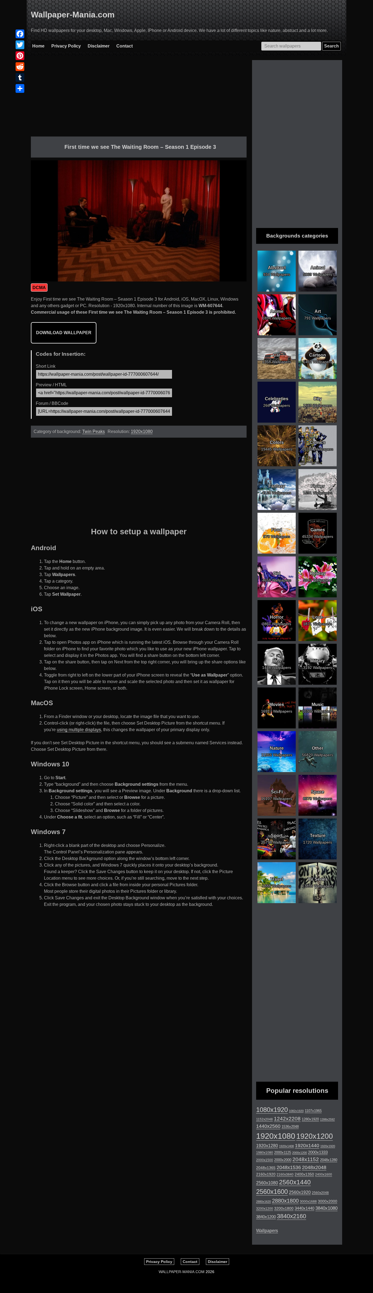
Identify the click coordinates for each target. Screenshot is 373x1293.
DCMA (39, 287)
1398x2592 (327, 1119)
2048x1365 (266, 1168)
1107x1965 (313, 1111)
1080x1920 (272, 1109)
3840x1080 (326, 1208)
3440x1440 (304, 1208)
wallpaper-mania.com (182, 1272)
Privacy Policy (66, 46)
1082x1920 (296, 1111)
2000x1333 (318, 1152)
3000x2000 (327, 1201)
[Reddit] (19, 66)
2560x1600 (272, 1191)
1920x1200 (314, 1136)
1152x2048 (264, 1119)
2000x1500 (264, 1160)
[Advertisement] (139, 98)
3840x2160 (291, 1216)
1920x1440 (307, 1145)
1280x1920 (310, 1119)
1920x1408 (286, 1146)
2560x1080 (267, 1183)
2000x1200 (299, 1152)
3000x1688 (308, 1201)
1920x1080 (142, 431)
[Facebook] (19, 33)
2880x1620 (263, 1201)
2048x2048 (314, 1167)
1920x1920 (327, 1146)
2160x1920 (266, 1174)
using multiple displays (79, 729)
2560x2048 (320, 1192)
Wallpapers (267, 1230)
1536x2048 (290, 1127)
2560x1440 (295, 1182)
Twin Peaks (93, 431)
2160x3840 (285, 1174)
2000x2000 (282, 1160)
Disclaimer (98, 46)
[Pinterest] (19, 55)
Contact (124, 46)
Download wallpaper (63, 332)
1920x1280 (267, 1145)
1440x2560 (268, 1126)
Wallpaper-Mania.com (73, 14)
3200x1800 (284, 1208)
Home (38, 46)
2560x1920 (300, 1192)
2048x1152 (305, 1159)
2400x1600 (323, 1174)
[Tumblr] (19, 77)
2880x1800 (285, 1201)
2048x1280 (328, 1160)
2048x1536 (289, 1167)
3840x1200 (266, 1217)
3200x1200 (264, 1209)
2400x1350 (304, 1174)
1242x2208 (287, 1119)
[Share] (19, 88)
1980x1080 (264, 1153)
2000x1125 (282, 1152)
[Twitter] (19, 44)
